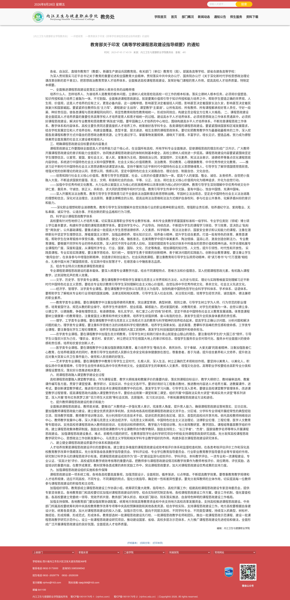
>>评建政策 (77, 36)
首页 (174, 17)
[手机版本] (132, 543)
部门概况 (188, 17)
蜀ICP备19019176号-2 (126, 596)
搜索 (244, 4)
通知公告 (220, 17)
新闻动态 (204, 17)
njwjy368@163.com (89, 582)
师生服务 (236, 17)
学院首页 (160, 17)
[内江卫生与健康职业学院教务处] (50, 36)
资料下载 (252, 17)
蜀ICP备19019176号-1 (82, 596)
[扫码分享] (145, 543)
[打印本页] (158, 543)
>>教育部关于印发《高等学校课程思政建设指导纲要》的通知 (117, 36)
